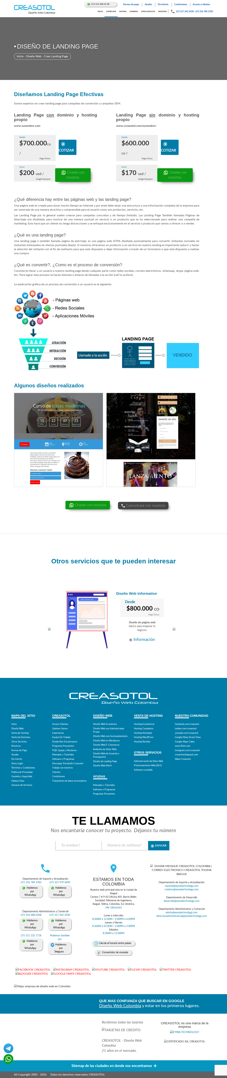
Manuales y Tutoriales (63, 755)
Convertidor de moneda (115, 952)
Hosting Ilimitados (143, 733)
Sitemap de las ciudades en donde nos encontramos (111, 1066)
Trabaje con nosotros (62, 768)
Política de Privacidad (21, 772)
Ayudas (148, 4)
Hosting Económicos (144, 724)
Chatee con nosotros (75, 175)
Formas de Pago (19, 750)
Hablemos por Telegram (60, 948)
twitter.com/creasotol (185, 729)
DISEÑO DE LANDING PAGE (57, 46)
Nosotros (16, 746)
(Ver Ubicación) (113, 907)
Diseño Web (33, 56)
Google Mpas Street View (188, 737)
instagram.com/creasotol (187, 750)
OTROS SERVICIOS (148, 11)
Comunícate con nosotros (145, 505)
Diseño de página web (142, 622)
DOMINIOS (134, 11)
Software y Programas (63, 759)
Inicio (20, 56)
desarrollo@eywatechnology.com (182, 901)
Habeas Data (17, 781)
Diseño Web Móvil (102, 766)
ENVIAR (161, 845)
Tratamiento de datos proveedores (69, 781)
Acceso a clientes (201, 4)
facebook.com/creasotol (187, 724)
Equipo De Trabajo (61, 737)
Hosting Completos (143, 729)
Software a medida (143, 770)
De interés (163, 4)
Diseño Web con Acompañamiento (110, 736)
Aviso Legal (17, 763)
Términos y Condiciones (23, 768)
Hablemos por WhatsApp (31, 891)
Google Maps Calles (185, 742)
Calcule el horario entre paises (115, 943)
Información (144, 639)
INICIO (100, 11)
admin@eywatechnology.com (182, 912)
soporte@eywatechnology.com (181, 886)
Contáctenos (180, 4)
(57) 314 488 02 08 (100, 4)
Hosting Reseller (142, 742)
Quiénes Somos (60, 729)
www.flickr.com (182, 746)
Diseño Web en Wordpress (106, 741)
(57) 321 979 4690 (59, 882)
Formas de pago (131, 4)
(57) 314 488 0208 (31, 915)
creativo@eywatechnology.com (182, 889)
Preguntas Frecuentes (63, 746)
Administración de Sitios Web (148, 761)
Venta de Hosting (20, 733)
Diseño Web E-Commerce (106, 745)
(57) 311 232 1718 (31, 935)
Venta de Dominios (20, 737)
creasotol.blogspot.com (186, 755)
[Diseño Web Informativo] (87, 619)
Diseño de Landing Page (105, 761)
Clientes (56, 772)
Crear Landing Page (56, 56)
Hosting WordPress (144, 737)
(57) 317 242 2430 (185, 11)
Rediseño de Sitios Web (105, 749)
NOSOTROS (162, 11)
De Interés (16, 759)
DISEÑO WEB (111, 11)
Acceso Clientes (60, 724)
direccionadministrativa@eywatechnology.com (181, 916)
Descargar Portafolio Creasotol (67, 763)
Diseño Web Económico (105, 724)
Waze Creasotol (183, 759)
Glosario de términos (21, 785)
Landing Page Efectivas (74, 94)
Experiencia (58, 733)
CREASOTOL (111, 1040)
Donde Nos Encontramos (64, 742)
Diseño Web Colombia (120, 1006)
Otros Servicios (19, 742)
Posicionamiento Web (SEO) (148, 765)
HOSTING (122, 11)
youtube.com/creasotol (186, 733)
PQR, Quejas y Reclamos (64, 750)
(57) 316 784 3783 (204, 11)
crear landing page (49, 103)
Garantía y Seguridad (21, 776)
